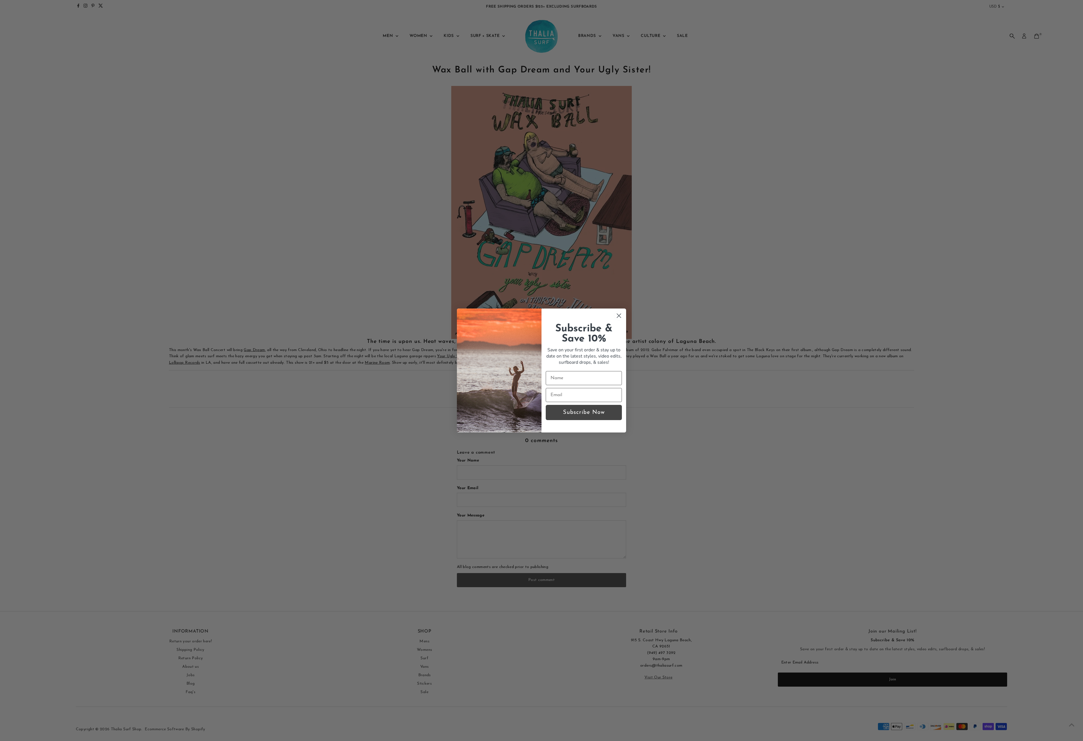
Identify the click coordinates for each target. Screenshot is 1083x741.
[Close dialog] (619, 316)
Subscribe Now (584, 412)
